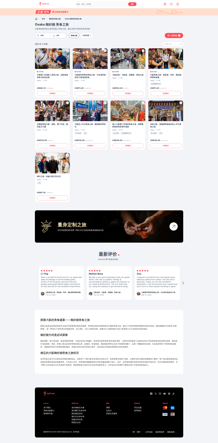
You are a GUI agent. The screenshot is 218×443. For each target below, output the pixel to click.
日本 (43, 19)
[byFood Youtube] (164, 393)
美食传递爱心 (48, 410)
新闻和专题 (48, 413)
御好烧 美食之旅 (55, 19)
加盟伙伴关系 (77, 419)
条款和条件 (160, 432)
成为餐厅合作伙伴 (79, 410)
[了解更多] (173, 226)
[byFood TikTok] (173, 394)
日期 (41, 35)
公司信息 (149, 432)
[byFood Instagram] (160, 393)
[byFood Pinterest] (169, 393)
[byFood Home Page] (44, 5)
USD (138, 432)
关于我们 (47, 407)
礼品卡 (109, 410)
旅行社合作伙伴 (78, 416)
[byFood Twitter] (155, 394)
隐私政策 (171, 432)
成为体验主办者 (78, 407)
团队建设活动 (77, 413)
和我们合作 (76, 422)
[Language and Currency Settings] (165, 4)
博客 (108, 407)
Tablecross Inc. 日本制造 (70, 432)
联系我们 (138, 410)
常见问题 (138, 407)
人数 (57, 35)
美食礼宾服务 (111, 413)
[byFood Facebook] (151, 393)
